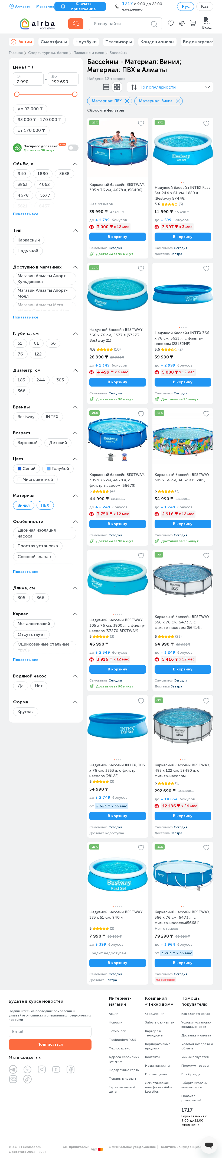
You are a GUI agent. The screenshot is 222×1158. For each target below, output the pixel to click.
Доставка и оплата (196, 1035)
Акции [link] (25, 41)
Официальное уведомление (132, 1147)
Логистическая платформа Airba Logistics (158, 1087)
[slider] (16, 94)
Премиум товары (195, 1066)
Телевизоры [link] (118, 41)
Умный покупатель (195, 1057)
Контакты (152, 1057)
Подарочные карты (124, 1070)
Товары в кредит (122, 1078)
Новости (115, 1022)
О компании (154, 1014)
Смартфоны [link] (54, 41)
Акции (113, 1014)
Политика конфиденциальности (186, 1147)
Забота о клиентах (159, 1022)
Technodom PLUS (122, 1040)
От (19, 76)
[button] (170, 24)
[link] (117, 188)
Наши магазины (157, 1066)
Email (17, 1031)
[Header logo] (35, 23)
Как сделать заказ (195, 1014)
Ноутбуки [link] (86, 41)
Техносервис (119, 1048)
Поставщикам (156, 1074)
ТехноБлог (117, 1031)
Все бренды (191, 1074)
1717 (187, 1110)
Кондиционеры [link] (157, 41)
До (54, 76)
